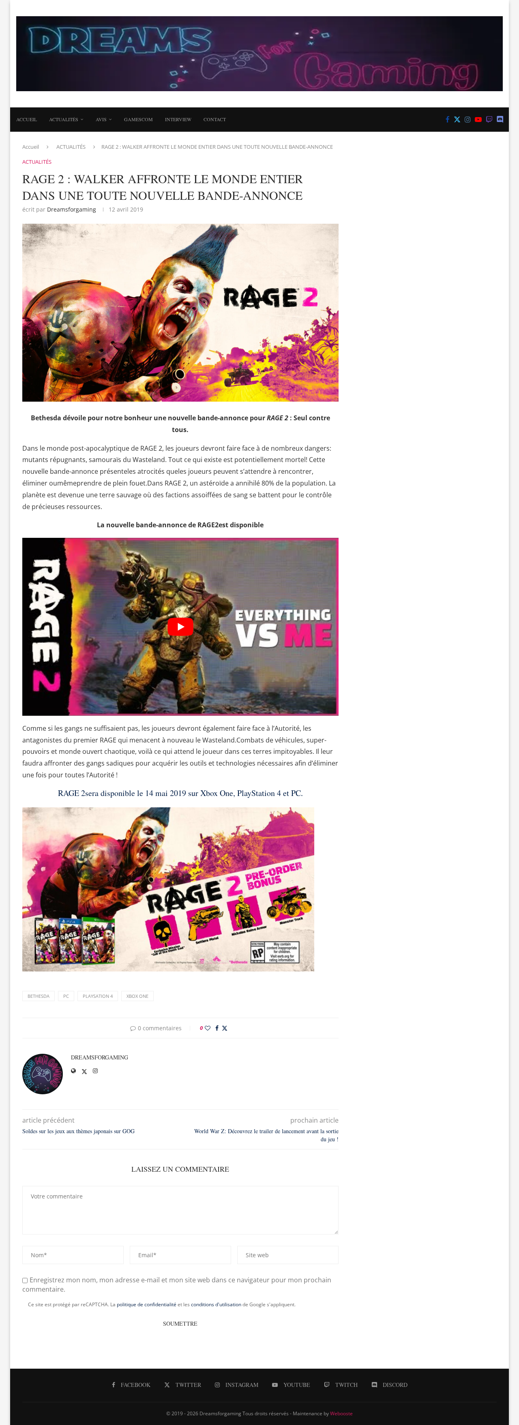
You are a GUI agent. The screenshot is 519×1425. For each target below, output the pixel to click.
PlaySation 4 (98, 996)
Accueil (26, 119)
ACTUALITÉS (63, 119)
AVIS (101, 119)
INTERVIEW (178, 119)
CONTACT (215, 119)
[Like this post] (207, 1028)
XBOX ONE (137, 996)
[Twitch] (489, 119)
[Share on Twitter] (224, 1028)
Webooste (341, 1413)
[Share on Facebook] (217, 1028)
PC (66, 996)
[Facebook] (448, 119)
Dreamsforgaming (71, 209)
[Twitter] (457, 119)
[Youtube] (478, 119)
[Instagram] (468, 119)
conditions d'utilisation (216, 1304)
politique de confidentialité (146, 1304)
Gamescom (138, 119)
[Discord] (500, 119)
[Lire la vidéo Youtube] (180, 627)
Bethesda (38, 996)
